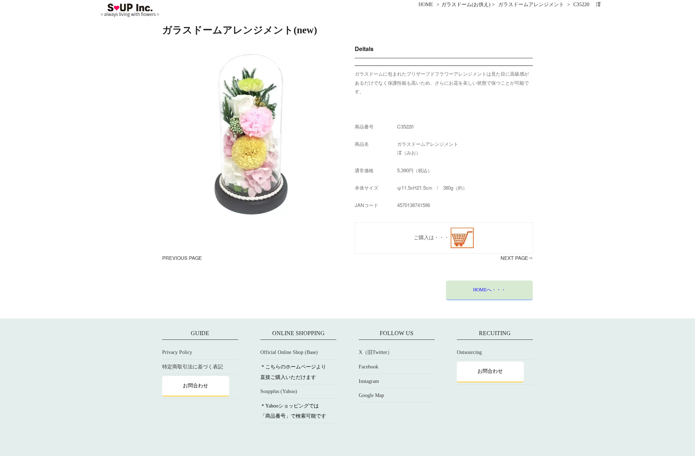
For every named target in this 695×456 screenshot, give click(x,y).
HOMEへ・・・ (489, 289)
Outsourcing (469, 352)
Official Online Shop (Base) (289, 352)
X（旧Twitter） (375, 352)
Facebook (368, 367)
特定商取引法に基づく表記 (192, 367)
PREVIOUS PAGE (182, 257)
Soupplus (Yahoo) (278, 391)
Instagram (369, 381)
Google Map (371, 395)
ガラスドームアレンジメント (531, 4)
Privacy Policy (177, 352)
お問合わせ (195, 385)
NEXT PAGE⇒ (517, 257)
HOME (425, 4)
